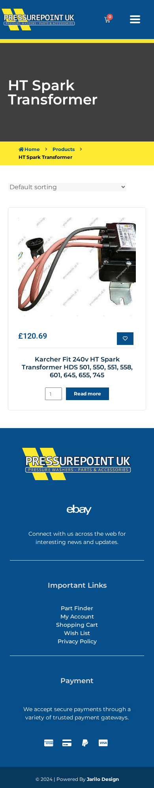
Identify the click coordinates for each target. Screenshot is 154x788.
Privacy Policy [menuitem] (77, 641)
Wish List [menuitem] (77, 633)
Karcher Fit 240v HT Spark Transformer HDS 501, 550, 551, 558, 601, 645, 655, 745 (77, 367)
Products (64, 149)
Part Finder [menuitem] (77, 608)
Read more (87, 394)
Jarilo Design (103, 779)
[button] (135, 19)
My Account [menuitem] (77, 616)
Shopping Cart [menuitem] (77, 624)
